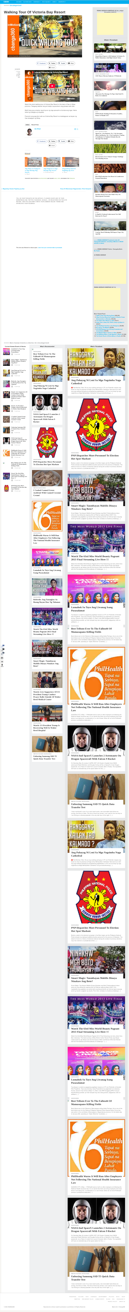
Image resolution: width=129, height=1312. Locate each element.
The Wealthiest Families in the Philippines (107, 326)
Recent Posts (35, 124)
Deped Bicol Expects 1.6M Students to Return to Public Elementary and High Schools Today (110, 57)
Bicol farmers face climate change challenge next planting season (109, 157)
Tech (87, 1296)
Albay (55, 178)
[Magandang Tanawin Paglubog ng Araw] (70, 162)
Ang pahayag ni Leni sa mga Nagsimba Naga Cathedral (18, 372)
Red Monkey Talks (104, 74)
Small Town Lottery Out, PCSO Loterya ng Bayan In (110, 322)
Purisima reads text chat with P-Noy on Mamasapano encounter (107, 195)
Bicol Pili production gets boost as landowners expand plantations (109, 177)
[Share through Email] (2, 661)
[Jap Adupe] (29, 132)
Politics (97, 74)
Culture (101, 54)
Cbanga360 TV (121, 1299)
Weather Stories (103, 131)
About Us (122, 1301)
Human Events (99, 1299)
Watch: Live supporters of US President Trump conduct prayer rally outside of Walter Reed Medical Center (19, 395)
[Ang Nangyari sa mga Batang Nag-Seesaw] (52, 162)
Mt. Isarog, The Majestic (102, 327)
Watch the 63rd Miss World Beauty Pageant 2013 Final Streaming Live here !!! (19, 476)
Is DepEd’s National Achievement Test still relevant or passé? (108, 215)
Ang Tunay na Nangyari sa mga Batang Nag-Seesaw (32, 170)
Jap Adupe (37, 129)
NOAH (96, 111)
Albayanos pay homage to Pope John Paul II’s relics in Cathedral (109, 94)
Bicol (96, 54)
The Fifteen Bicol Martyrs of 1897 (105, 320)
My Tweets (97, 251)
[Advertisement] (110, 24)
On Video (18, 2)
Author (27, 124)
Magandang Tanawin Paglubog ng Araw (12, 189)
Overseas (36, 2)
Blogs (97, 212)
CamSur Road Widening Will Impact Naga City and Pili (109, 233)
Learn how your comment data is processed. (50, 247)
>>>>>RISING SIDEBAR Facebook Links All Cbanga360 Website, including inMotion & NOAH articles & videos (108, 241)
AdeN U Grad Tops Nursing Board (105, 315)
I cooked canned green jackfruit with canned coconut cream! (18, 418)
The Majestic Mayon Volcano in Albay (106, 332)
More (54, 2)
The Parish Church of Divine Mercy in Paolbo (108, 336)
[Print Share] (2, 658)
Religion (97, 92)
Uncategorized (15, 5)
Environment (103, 1296)
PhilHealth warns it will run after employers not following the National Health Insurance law (18, 453)
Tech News (40, 754)
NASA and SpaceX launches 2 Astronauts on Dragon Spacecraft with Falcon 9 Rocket (19, 440)
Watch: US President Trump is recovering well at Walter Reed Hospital (19, 407)
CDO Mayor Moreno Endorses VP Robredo (108, 76)
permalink (72, 178)
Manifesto (62, 2)
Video (58, 178)
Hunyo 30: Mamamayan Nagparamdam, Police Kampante (76, 189)
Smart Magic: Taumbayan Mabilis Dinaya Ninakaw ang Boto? (19, 361)
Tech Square (46, 2)
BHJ (113, 1299)
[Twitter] (77, 129)
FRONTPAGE (72, 1296)
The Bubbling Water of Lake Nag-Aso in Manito (109, 334)
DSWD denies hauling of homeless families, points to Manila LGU (108, 114)
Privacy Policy (112, 1301)
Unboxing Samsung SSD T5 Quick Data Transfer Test (18, 429)
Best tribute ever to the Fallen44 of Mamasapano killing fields (19, 464)
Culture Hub (27, 2)
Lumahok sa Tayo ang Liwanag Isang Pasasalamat (18, 350)
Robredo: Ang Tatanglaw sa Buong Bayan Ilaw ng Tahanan (18, 383)
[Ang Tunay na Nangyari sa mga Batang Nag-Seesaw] (33, 162)
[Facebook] (75, 129)
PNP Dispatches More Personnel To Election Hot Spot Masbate (19, 487)
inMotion (35, 488)
